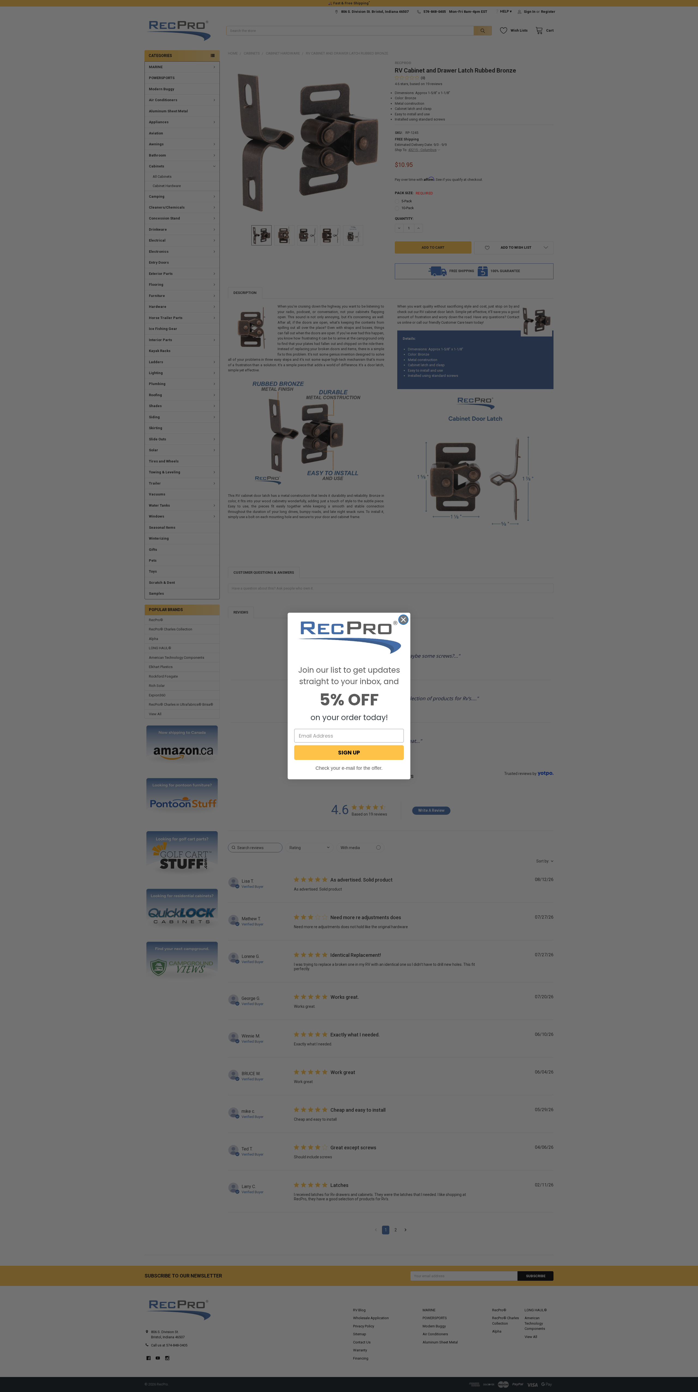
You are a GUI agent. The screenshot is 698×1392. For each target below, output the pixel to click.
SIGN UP (349, 752)
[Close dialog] (403, 619)
